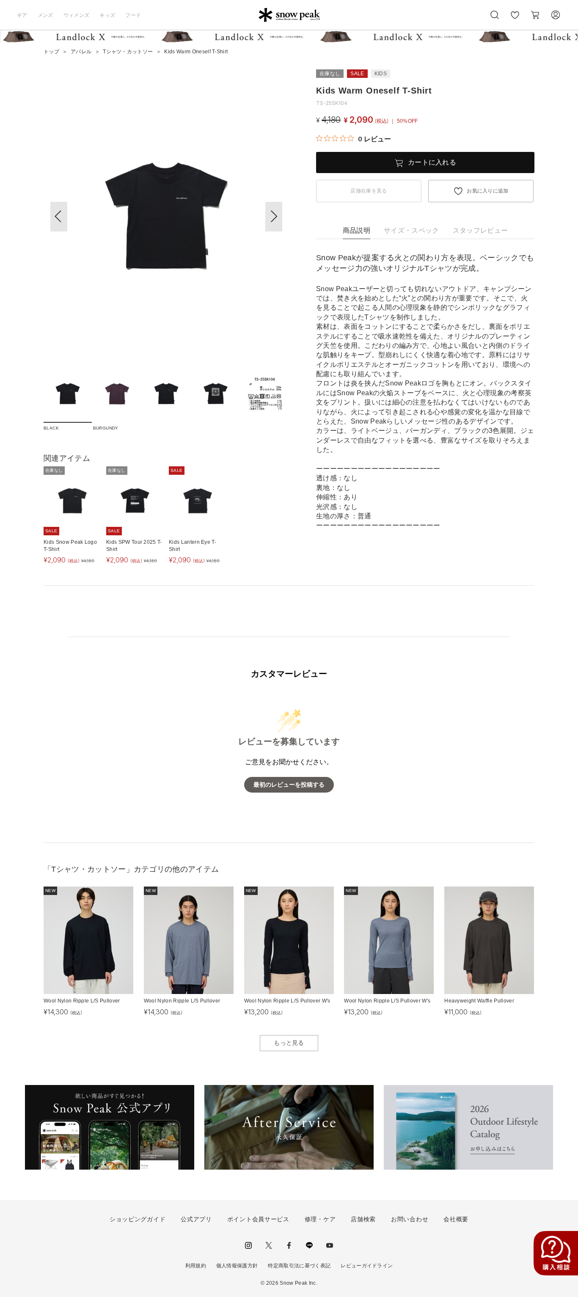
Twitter (268, 1245)
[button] (273, 216)
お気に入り (515, 19)
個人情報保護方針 (237, 1266)
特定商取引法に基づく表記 (299, 1266)
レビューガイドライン (367, 1266)
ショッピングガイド (137, 1219)
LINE (309, 1245)
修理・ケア (320, 1219)
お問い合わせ (409, 1219)
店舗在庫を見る (368, 191)
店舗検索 (363, 1219)
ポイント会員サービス (258, 1219)
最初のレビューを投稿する (289, 785)
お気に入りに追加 (488, 191)
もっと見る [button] (289, 1042)
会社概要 (455, 1219)
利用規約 (195, 1266)
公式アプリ (196, 1219)
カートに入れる (432, 162)
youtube (329, 1245)
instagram (248, 1245)
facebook (289, 1245)
